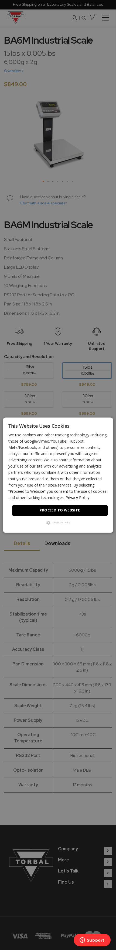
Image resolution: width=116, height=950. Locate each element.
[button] (58, 523)
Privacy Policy (77, 497)
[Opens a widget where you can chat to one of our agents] (92, 940)
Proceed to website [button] (60, 510)
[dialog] (58, 475)
